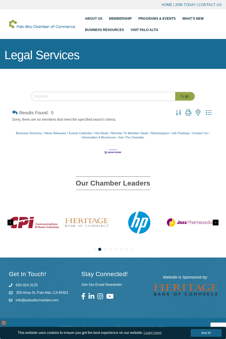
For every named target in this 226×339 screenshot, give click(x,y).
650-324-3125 (27, 285)
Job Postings (181, 133)
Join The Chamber (131, 137)
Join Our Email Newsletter (101, 285)
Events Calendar (80, 133)
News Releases (55, 133)
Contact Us (210, 5)
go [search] (187, 96)
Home (167, 5)
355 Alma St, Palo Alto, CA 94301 (42, 292)
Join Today (185, 5)
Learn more (153, 333)
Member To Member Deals (129, 133)
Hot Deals (101, 133)
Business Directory (29, 133)
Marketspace (160, 133)
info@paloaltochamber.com (37, 300)
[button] (14, 113)
